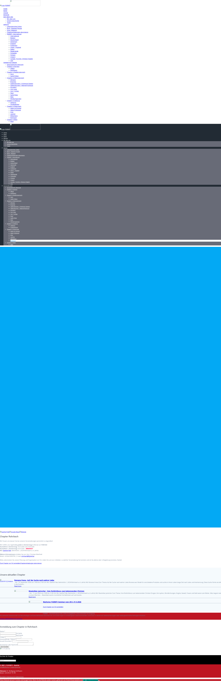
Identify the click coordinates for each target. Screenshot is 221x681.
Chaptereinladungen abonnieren (17, 32)
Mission (6, 15)
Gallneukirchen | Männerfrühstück (21, 85)
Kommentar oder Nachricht (9, 645)
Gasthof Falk (7, 550)
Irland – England (15, 47)
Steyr (12, 93)
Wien (12, 121)
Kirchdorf (13, 87)
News (5, 11)
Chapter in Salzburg (13, 101)
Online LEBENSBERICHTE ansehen (11, 619)
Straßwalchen (14, 104)
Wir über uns (8, 17)
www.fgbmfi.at (15, 667)
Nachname (19, 635)
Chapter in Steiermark (14, 106)
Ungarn (12, 57)
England (13, 44)
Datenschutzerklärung (92, 680)
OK (84, 680)
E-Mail (2, 637)
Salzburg (13, 103)
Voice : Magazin (12, 30)
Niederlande (14, 51)
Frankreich (13, 45)
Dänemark (13, 42)
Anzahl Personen (6, 641)
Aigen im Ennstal (15, 108)
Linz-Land (13, 89)
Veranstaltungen (10, 62)
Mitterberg (14, 116)
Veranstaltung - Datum (8, 639)
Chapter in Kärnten (13, 66)
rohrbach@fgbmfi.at (27, 556)
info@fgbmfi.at (5, 667)
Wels (11, 97)
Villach (12, 68)
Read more (17, 586)
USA (11, 61)
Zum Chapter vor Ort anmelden (10, 563)
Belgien (12, 38)
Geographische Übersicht (15, 65)
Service (6, 24)
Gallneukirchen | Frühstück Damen (21, 84)
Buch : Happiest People (14, 28)
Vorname (19, 633)
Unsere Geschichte (13, 21)
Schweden (13, 53)
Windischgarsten (15, 99)
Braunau (13, 82)
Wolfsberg (13, 70)
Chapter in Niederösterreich (16, 72)
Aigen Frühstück (15, 110)
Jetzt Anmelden (4, 646)
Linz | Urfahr (14, 91)
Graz (11, 112)
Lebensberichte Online (14, 26)
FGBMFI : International (14, 34)
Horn (12, 74)
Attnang (13, 80)
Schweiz (12, 55)
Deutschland (14, 40)
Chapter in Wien (12, 120)
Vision (5, 13)
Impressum (10, 677)
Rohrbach (13, 118)
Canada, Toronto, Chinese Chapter (21, 59)
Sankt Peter (14, 95)
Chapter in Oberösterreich (15, 78)
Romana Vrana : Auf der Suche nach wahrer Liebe (34, 580)
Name (2, 631)
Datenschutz (19, 677)
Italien (12, 49)
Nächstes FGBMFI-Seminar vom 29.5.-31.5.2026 (62, 602)
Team (9, 23)
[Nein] (99, 680)
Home (5, 9)
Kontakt (2, 677)
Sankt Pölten (14, 76)
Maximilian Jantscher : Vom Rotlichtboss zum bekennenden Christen (56, 591)
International (14, 36)
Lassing (12, 114)
